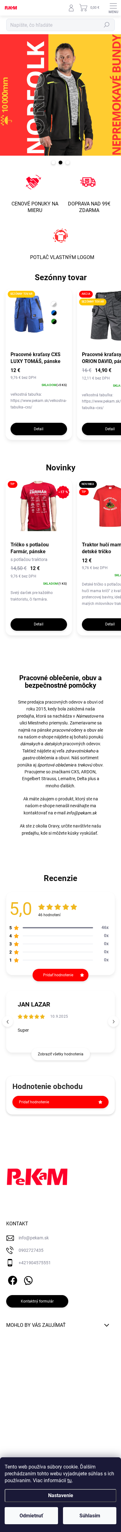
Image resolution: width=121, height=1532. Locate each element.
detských (53, 743)
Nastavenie (60, 1495)
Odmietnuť (31, 1516)
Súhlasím (89, 1516)
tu (69, 1480)
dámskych (30, 743)
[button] (113, 1021)
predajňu (30, 833)
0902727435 (31, 1250)
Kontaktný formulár (37, 1301)
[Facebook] (11, 1279)
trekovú (85, 764)
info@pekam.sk (81, 812)
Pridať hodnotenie (34, 1102)
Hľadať (107, 25)
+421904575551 (35, 1262)
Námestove (87, 716)
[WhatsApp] (27, 1279)
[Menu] (113, 8)
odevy (67, 730)
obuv (91, 730)
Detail (38, 429)
